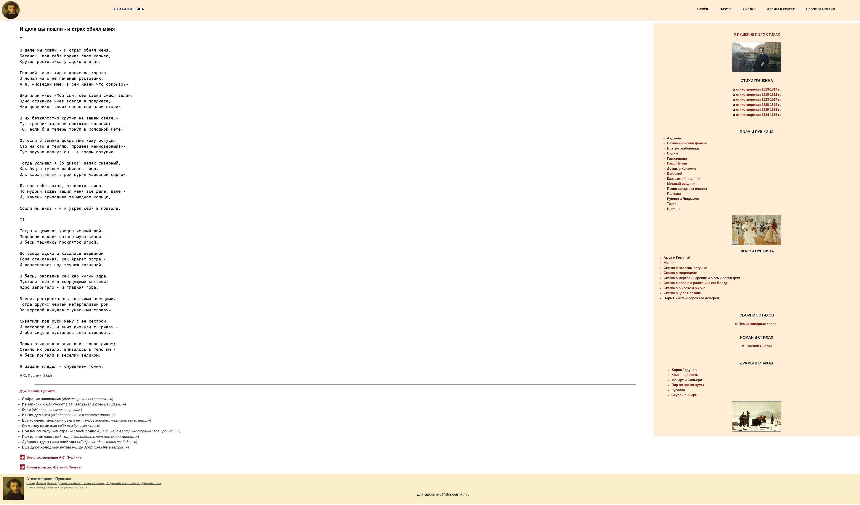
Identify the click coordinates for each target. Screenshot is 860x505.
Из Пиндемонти (36, 415)
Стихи (702, 9)
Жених (669, 262)
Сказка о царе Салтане (682, 293)
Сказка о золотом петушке (685, 268)
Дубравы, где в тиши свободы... (107, 442)
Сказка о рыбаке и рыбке (684, 288)
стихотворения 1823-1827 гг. (758, 99)
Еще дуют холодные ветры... (100, 447)
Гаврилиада (677, 158)
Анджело (674, 138)
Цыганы (673, 209)
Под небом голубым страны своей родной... (140, 431)
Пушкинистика (151, 483)
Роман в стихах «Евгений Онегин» (54, 467)
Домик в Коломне (681, 168)
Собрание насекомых (41, 399)
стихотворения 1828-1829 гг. (758, 104)
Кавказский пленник (683, 178)
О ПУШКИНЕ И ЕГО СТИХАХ (756, 34)
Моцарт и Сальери (686, 380)
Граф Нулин (677, 163)
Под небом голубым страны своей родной (60, 431)
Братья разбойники (683, 148)
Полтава (674, 193)
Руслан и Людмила (683, 199)
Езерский (674, 173)
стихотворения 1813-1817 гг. (758, 89)
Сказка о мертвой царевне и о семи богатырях (702, 278)
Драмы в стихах (781, 9)
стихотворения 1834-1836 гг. (758, 115)
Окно (26, 410)
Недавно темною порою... (57, 410)
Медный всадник (681, 183)
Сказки (749, 9)
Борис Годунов (684, 370)
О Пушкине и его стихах (122, 483)
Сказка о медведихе (680, 273)
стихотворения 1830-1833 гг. (758, 109)
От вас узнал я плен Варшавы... (96, 404)
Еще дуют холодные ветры (46, 447)
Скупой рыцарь (684, 395)
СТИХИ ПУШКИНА (757, 81)
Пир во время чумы (687, 385)
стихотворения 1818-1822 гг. (758, 94)
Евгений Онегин (820, 9)
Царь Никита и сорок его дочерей (691, 298)
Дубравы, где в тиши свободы (49, 442)
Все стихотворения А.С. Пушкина (53, 457)
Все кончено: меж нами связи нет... (53, 420)
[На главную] (11, 19)
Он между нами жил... (79, 426)
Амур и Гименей (677, 258)
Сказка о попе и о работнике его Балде (696, 283)
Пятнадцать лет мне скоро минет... (104, 436)
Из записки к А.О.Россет (43, 404)
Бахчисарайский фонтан (687, 143)
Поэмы (725, 9)
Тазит (671, 204)
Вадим (672, 153)
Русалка (678, 390)
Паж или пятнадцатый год (45, 436)
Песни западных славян (687, 189)
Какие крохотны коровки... (87, 399)
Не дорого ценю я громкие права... (83, 415)
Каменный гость (684, 375)
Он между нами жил (39, 426)
